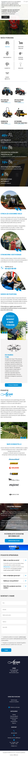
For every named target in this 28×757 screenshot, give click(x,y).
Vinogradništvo (14, 721)
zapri (26, 1)
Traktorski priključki (14, 716)
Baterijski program (14, 718)
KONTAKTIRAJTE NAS (14, 540)
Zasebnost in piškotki (14, 701)
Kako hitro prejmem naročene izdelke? (12, 587)
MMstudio (16, 755)
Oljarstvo (14, 723)
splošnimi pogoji (22, 637)
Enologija (14, 719)
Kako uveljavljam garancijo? (11, 575)
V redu (5, 17)
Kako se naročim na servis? (11, 560)
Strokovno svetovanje (15, 707)
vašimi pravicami (17, 638)
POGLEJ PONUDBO (13, 385)
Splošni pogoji (14, 700)
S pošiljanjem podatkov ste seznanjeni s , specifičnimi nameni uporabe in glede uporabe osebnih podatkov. (14, 639)
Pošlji (6, 650)
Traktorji (14, 714)
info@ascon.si (6, 566)
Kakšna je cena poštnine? (11, 581)
